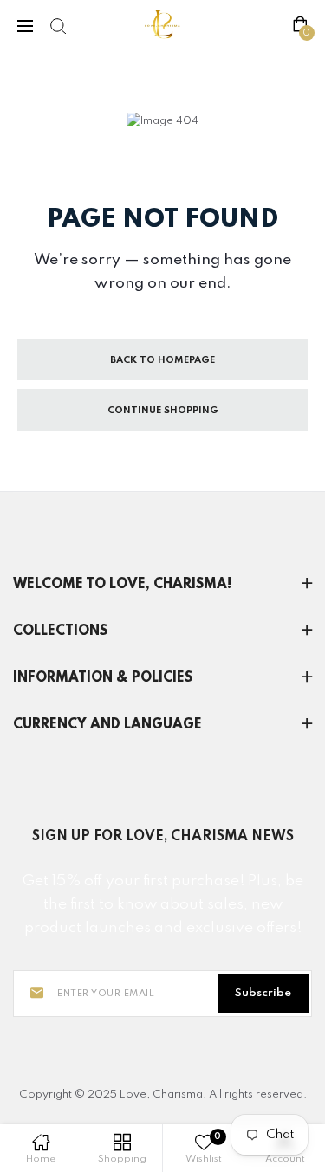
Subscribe (263, 993)
